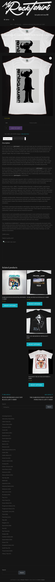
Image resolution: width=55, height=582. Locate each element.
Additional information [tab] (18, 138)
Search (4, 404)
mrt (35, 44)
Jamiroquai (16, 146)
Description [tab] (7, 138)
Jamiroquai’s (17, 175)
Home (11, 24)
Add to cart (15, 128)
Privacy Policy (25, 579)
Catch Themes (41, 579)
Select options (10, 305)
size (7, 122)
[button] (50, 58)
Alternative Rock (18, 24)
